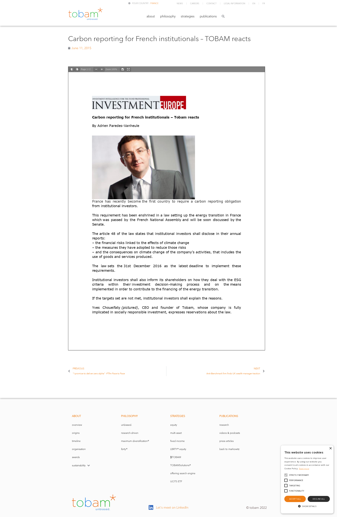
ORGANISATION (79, 449)
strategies (187, 16)
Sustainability (79, 465)
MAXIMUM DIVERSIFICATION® (135, 441)
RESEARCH (224, 424)
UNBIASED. (126, 424)
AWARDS (76, 457)
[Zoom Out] (96, 69)
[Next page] (77, 69)
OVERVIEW (77, 424)
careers (194, 3)
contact (211, 3)
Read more (304, 468)
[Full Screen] (128, 69)
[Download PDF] (122, 69)
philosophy (168, 16)
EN (253, 3)
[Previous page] (71, 69)
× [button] (330, 448)
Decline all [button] (319, 499)
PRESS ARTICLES (226, 441)
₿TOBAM (175, 457)
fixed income (177, 441)
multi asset (176, 433)
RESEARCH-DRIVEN (129, 433)
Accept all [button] (295, 499)
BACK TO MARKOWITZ (229, 449)
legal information (234, 3)
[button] (223, 16)
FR (263, 3)
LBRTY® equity (178, 449)
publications (208, 16)
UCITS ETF (176, 481)
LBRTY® (124, 449)
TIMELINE (76, 441)
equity (173, 424)
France (154, 3)
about (151, 16)
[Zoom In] (101, 69)
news (180, 3)
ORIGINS (76, 433)
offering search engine (182, 473)
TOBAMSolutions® (180, 465)
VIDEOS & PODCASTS (229, 433)
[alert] (307, 479)
